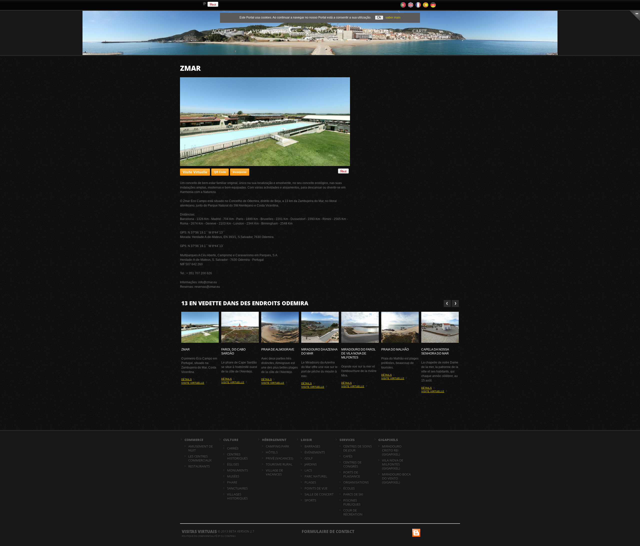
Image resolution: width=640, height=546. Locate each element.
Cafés (347, 456)
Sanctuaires (237, 488)
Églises (233, 464)
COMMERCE (193, 440)
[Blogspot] (415, 531)
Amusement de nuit (200, 448)
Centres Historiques (237, 456)
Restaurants (199, 466)
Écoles (349, 488)
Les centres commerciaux (200, 458)
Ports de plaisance (351, 474)
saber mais (393, 17)
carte (419, 31)
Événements (314, 452)
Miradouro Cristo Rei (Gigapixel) (392, 450)
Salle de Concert (319, 494)
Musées (233, 476)
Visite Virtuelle (195, 172)
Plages (310, 482)
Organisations (356, 482)
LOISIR (306, 440)
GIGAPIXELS (388, 440)
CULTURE (230, 440)
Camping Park (277, 446)
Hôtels (272, 452)
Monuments (237, 470)
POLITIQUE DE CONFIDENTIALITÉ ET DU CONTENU (209, 536)
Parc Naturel (315, 476)
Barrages (312, 446)
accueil (222, 31)
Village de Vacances (274, 472)
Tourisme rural (279, 464)
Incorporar (239, 172)
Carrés (232, 448)
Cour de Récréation (352, 512)
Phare (232, 482)
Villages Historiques (237, 496)
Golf (308, 458)
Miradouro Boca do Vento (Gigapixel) (396, 478)
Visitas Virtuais (199, 531)
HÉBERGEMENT (274, 440)
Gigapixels (378, 31)
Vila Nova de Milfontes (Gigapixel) (392, 464)
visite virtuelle (192, 383)
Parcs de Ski (353, 494)
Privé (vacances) (279, 458)
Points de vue (316, 488)
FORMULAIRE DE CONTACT (328, 531)
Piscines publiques (351, 502)
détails (186, 379)
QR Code (220, 172)
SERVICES (347, 440)
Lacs (308, 470)
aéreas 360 (331, 31)
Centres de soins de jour (357, 448)
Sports (310, 500)
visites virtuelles (275, 31)
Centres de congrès (352, 464)
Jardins (310, 464)
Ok (379, 17)
